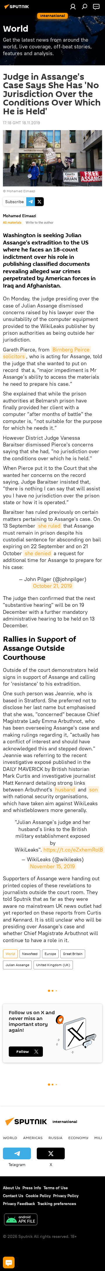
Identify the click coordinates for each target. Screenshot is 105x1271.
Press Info (31, 1187)
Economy (78, 1137)
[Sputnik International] (17, 8)
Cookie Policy (38, 1195)
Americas (33, 1137)
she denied (38, 553)
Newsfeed (30, 953)
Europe (50, 953)
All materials (12, 222)
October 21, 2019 (52, 585)
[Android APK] (21, 1220)
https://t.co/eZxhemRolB (73, 849)
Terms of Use (55, 1187)
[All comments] (9, 1262)
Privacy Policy (65, 1195)
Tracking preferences (56, 1203)
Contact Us (13, 1195)
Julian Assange (17, 965)
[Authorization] (73, 6)
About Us (11, 1187)
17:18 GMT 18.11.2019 (21, 122)
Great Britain (73, 953)
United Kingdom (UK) (53, 965)
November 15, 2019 (52, 866)
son (93, 789)
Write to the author (39, 222)
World (10, 953)
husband (65, 789)
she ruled (49, 525)
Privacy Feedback (19, 1203)
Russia (55, 1137)
